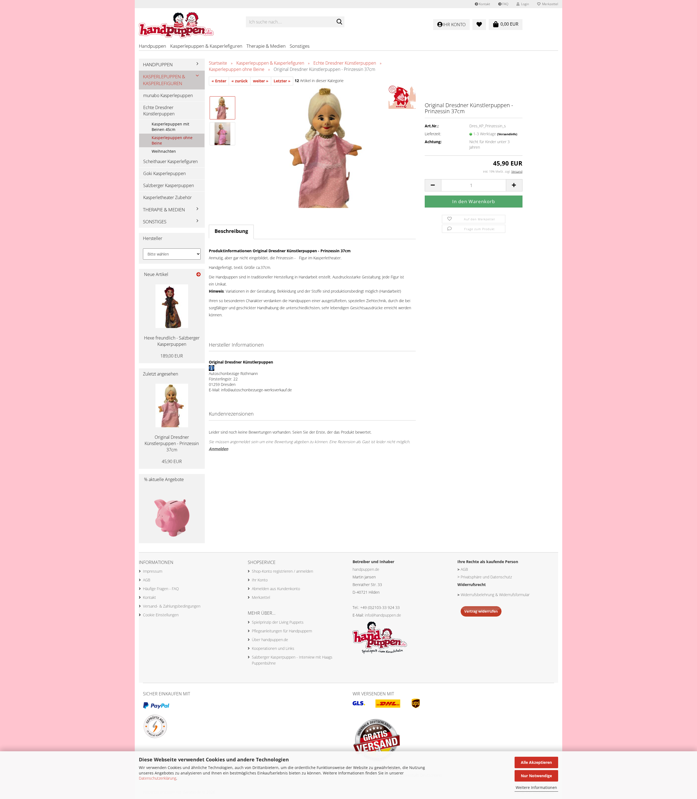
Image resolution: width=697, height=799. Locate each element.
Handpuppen (152, 46)
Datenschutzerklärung (157, 778)
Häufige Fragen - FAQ (161, 588)
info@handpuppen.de (383, 615)
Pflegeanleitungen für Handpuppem (282, 630)
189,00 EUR (171, 356)
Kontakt (484, 4)
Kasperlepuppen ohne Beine (172, 140)
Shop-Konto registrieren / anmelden (282, 571)
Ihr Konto (260, 579)
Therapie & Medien (266, 46)
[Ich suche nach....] (339, 22)
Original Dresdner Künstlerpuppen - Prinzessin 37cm (172, 443)
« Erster (219, 80)
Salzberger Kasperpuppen (168, 185)
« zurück (239, 80)
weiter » (260, 80)
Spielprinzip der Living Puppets (278, 622)
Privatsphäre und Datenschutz (486, 576)
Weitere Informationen (536, 787)
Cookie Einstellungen (161, 614)
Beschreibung (231, 231)
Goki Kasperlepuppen (164, 173)
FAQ (505, 4)
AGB (146, 579)
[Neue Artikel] (198, 274)
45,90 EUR (172, 461)
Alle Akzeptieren (536, 762)
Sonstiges (300, 46)
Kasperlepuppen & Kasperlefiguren (206, 46)
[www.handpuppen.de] (188, 21)
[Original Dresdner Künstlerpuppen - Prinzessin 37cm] (328, 146)
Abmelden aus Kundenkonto (276, 588)
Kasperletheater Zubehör (167, 197)
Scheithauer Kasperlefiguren (170, 161)
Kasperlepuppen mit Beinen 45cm (170, 126)
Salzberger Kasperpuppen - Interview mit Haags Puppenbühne (292, 660)
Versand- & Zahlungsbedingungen (171, 606)
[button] (433, 185)
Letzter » (282, 80)
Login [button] (524, 4)
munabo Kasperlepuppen (168, 95)
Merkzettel (549, 4)
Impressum (152, 571)
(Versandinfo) (507, 134)
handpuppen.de (366, 569)
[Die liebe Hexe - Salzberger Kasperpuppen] (171, 306)
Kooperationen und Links (273, 648)
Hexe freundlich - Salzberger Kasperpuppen (172, 341)
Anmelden (218, 448)
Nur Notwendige (536, 775)
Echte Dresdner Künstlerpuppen (159, 110)
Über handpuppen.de (270, 639)
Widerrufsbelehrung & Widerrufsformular (495, 594)
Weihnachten (164, 151)
